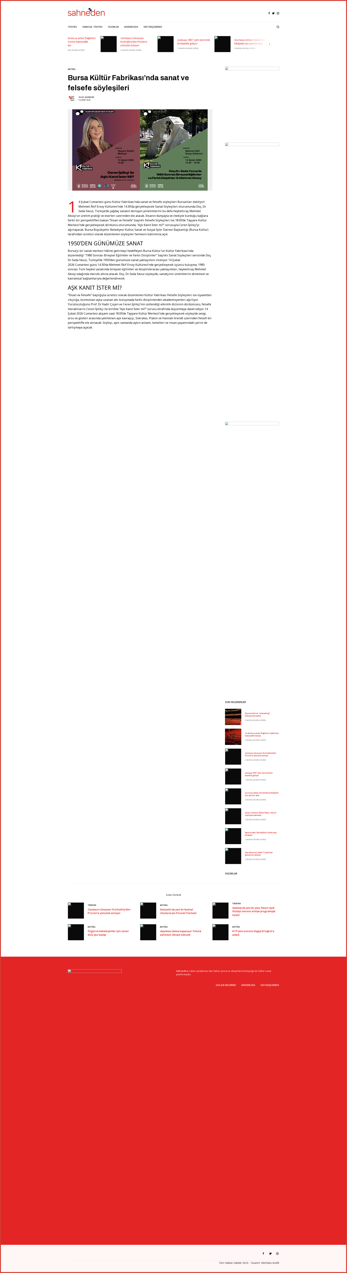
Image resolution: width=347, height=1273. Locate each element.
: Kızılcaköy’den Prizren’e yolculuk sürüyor (101, 42)
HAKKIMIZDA (248, 985)
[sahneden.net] (86, 12)
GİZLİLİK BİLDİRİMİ (226, 985)
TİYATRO (92, 905)
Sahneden (89, 97)
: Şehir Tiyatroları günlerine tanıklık (259, 853)
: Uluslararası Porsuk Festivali (178, 911)
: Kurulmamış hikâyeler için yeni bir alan (218, 42)
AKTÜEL (72, 69)
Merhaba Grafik (270, 1263)
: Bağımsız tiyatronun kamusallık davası (262, 734)
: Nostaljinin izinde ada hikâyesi (261, 834)
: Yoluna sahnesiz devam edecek (180, 933)
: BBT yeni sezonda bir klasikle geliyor (161, 42)
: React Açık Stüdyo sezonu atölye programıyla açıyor (253, 911)
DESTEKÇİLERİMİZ (270, 985)
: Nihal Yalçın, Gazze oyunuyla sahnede (274, 42)
